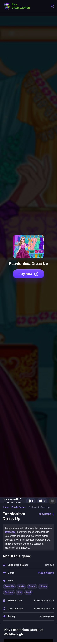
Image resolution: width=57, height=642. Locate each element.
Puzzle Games (18, 507)
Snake (21, 586)
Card (28, 592)
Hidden (43, 586)
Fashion (9, 592)
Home (5, 507)
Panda (32, 586)
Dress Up (10, 532)
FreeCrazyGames (17, 6)
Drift (19, 592)
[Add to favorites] (52, 501)
